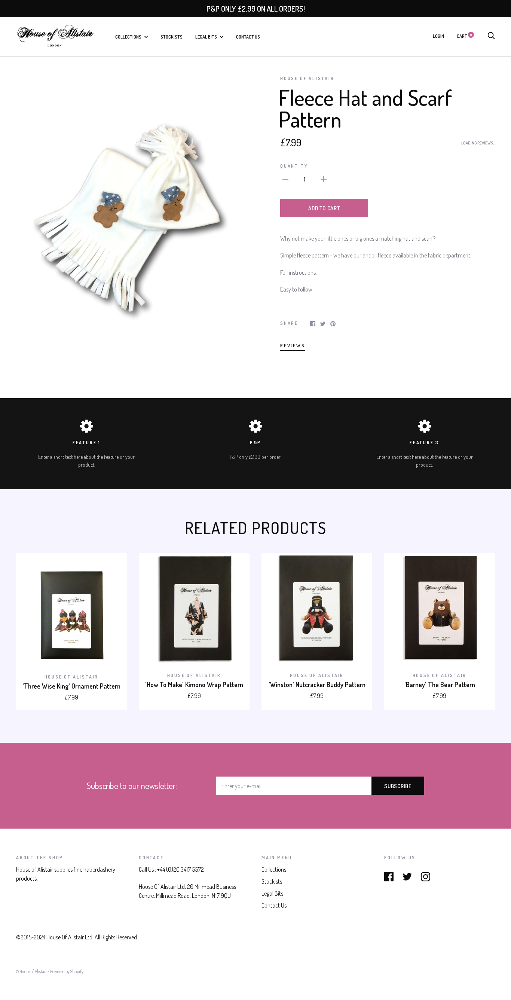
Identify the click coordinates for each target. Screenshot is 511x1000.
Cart (464, 36)
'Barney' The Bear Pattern (439, 684)
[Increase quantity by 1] (323, 178)
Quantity (294, 166)
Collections (128, 37)
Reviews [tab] (292, 345)
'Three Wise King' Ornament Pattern (71, 686)
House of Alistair (307, 78)
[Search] (491, 36)
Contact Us (248, 37)
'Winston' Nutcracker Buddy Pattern (317, 684)
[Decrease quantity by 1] (285, 178)
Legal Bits (206, 37)
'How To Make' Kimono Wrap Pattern (194, 684)
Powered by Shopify (66, 971)
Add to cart (324, 208)
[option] (133, 215)
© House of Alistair (32, 971)
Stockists (171, 37)
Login (438, 36)
